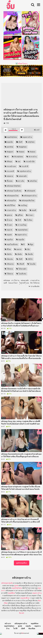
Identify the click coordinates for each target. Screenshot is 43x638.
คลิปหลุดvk (31, 191)
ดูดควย (9, 215)
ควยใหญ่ (23, 205)
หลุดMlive (11, 593)
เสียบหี (21, 264)
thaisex (21, 152)
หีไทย (8, 249)
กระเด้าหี (24, 166)
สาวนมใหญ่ (21, 225)
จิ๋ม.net (21, 613)
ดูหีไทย (20, 215)
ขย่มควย (9, 176)
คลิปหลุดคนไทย (12, 196)
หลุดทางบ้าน (27, 137)
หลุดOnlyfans (12, 137)
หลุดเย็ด (10, 142)
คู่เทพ (16, 585)
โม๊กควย (9, 269)
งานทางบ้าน (11, 210)
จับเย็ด (23, 210)
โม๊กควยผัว (22, 269)
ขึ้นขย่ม (9, 181)
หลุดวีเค (9, 240)
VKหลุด (9, 161)
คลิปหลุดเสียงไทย (27, 200)
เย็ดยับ (19, 254)
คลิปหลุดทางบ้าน (30, 196)
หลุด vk (9, 230)
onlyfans (30, 142)
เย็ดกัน (9, 254)
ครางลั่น (21, 181)
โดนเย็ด (32, 264)
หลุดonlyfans (22, 230)
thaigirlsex (22, 147)
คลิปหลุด (4, 583)
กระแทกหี (10, 171)
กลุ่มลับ (10, 583)
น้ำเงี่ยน (29, 220)
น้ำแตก (9, 225)
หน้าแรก (8, 623)
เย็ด (28, 249)
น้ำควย (9, 220)
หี (23, 244)
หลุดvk (9, 235)
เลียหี (20, 259)
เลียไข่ (29, 259)
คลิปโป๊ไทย (10, 205)
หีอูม (31, 244)
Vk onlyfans (18, 157)
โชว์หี (15, 628)
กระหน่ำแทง (11, 166)
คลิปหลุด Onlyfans (13, 186)
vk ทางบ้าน (32, 157)
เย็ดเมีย (30, 254)
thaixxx (32, 152)
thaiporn (9, 152)
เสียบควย (9, 264)
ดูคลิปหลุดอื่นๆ (21, 563)
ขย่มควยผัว (22, 176)
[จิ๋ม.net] (10, 5)
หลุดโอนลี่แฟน (12, 244)
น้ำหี (19, 220)
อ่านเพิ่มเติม (34, 286)
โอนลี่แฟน (22, 274)
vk (7, 157)
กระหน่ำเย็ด (30, 161)
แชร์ (37, 130)
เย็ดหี (20, 142)
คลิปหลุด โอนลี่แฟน (13, 191)
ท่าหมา (30, 215)
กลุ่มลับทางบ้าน (25, 171)
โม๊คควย (9, 274)
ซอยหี (33, 210)
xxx (18, 161)
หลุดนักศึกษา (25, 598)
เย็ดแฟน (9, 259)
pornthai (9, 147)
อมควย (18, 249)
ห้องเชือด (31, 628)
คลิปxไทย (33, 181)
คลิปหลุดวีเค (11, 200)
